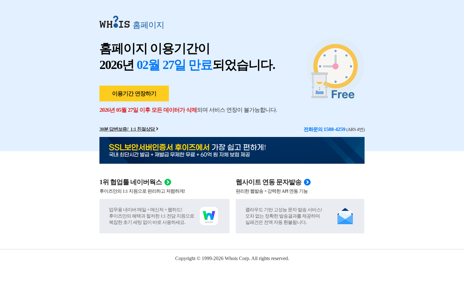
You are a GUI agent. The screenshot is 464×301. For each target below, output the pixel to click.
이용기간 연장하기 (134, 93)
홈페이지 (148, 25)
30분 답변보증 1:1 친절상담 (127, 129)
